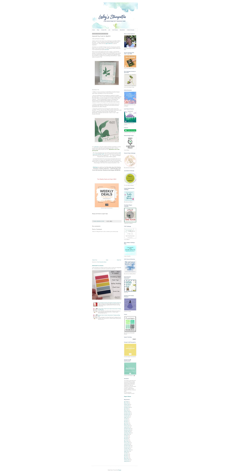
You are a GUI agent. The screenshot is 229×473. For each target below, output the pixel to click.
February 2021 (127, 459)
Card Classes (115, 30)
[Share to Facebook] (110, 221)
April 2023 (126, 423)
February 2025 (127, 404)
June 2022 (126, 437)
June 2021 (126, 454)
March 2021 (126, 458)
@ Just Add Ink (109, 43)
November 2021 (127, 447)
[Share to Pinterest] (111, 221)
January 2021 (126, 461)
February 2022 (127, 442)
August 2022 (126, 434)
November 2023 (127, 414)
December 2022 (127, 428)
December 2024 (127, 407)
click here (107, 49)
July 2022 (126, 435)
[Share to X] (109, 221)
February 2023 (127, 425)
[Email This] (107, 221)
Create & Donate (130, 30)
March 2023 (126, 424)
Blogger (119, 470)
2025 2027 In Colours (97, 265)
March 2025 (126, 403)
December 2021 (127, 445)
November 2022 (127, 430)
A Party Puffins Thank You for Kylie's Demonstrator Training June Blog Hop (109, 309)
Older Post (119, 260)
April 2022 (126, 440)
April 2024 (126, 408)
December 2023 (127, 413)
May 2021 (126, 455)
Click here (96, 146)
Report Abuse (127, 396)
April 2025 (126, 401)
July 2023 (126, 418)
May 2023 (126, 421)
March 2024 (126, 410)
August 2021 (126, 451)
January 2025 (126, 406)
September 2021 (127, 450)
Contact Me (103, 30)
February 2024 (127, 411)
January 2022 (126, 444)
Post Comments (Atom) (101, 262)
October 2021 (127, 448)
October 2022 (127, 431)
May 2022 (126, 438)
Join (109, 30)
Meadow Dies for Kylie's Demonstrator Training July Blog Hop (109, 316)
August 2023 (126, 417)
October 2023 (127, 415)
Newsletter (122, 30)
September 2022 (127, 432)
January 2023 (126, 427)
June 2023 (126, 420)
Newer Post (94, 260)
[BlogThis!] (108, 221)
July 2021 (126, 452)
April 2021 (126, 457)
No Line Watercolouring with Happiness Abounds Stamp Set (109, 302)
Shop (98, 30)
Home (93, 30)
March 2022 (126, 441)
